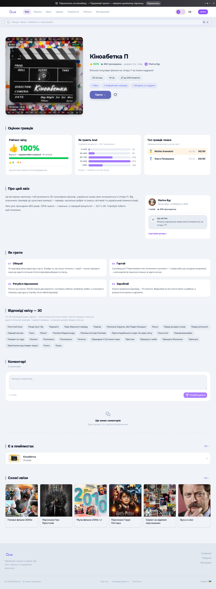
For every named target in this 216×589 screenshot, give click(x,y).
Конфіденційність (120, 581)
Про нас (105, 581)
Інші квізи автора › (157, 233)
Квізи (48, 11)
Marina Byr (152, 64)
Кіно (27, 11)
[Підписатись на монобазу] (207, 3)
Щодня (59, 11)
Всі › (206, 446)
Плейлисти (73, 11)
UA (189, 11)
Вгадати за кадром (144, 85)
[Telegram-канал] (205, 3)
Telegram (206, 558)
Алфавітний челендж (115, 85)
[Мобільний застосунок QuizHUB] (209, 3)
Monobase (205, 562)
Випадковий (102, 11)
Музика (38, 11)
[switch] (180, 11)
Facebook (206, 553)
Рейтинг (87, 11)
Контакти (136, 581)
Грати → (100, 94)
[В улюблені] (115, 94)
